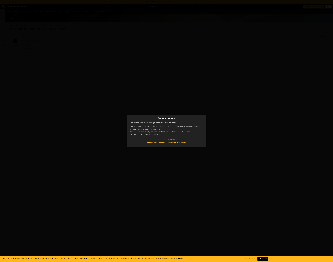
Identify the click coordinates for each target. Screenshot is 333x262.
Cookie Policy (178, 258)
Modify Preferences (250, 258)
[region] (166, 259)
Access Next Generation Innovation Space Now (166, 142)
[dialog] (166, 131)
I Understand (263, 258)
